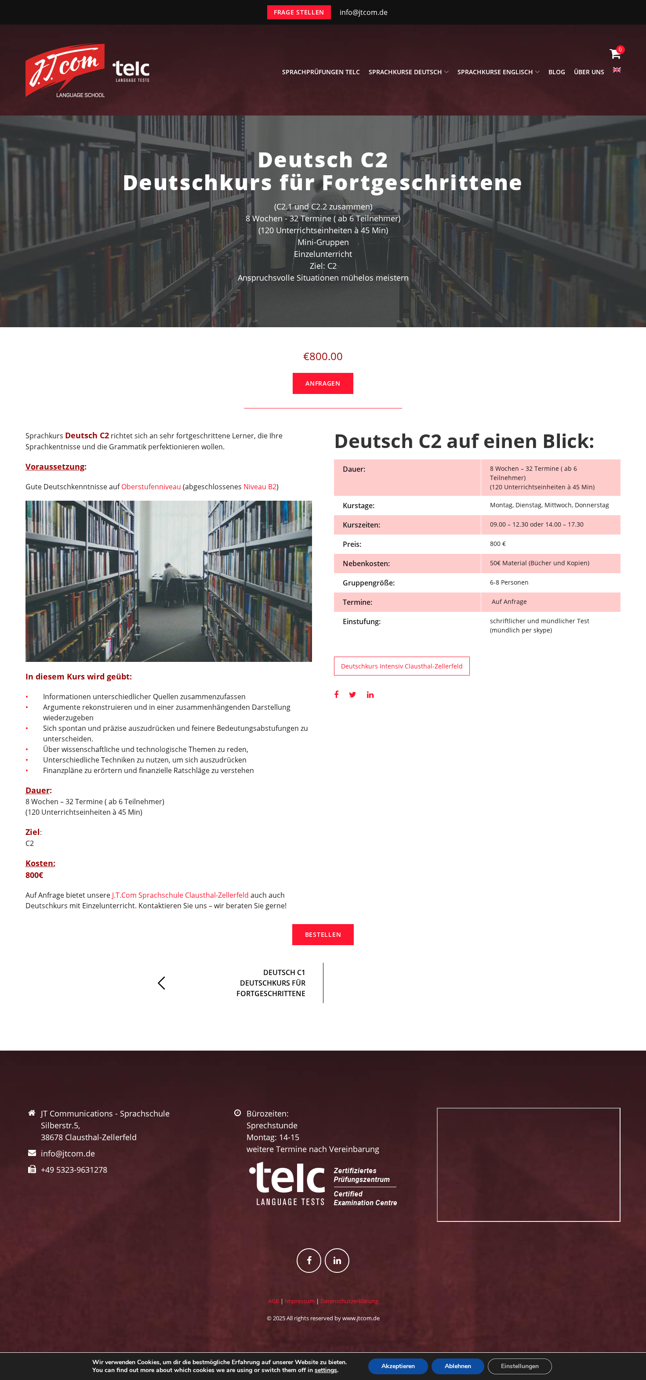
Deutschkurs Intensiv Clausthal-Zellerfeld (402, 666)
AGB (273, 1301)
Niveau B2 (259, 486)
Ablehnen (458, 1366)
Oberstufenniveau (151, 486)
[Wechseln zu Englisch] (617, 74)
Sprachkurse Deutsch (405, 72)
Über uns (589, 72)
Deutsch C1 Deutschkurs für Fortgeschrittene (270, 983)
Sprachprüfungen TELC (321, 72)
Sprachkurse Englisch (495, 72)
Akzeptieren (398, 1366)
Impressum (300, 1301)
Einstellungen (520, 1366)
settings (326, 1370)
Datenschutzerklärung (349, 1301)
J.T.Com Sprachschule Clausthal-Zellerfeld (180, 895)
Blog (556, 72)
